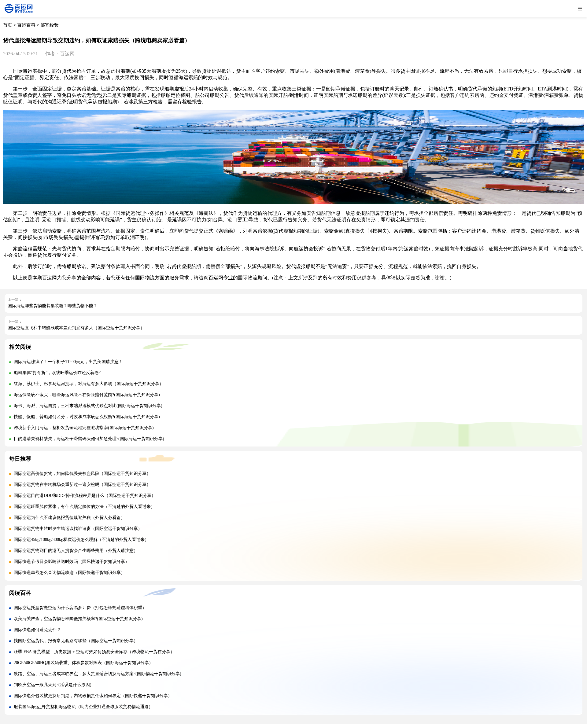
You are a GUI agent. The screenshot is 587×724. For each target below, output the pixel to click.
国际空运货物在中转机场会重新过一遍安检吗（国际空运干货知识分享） (82, 484)
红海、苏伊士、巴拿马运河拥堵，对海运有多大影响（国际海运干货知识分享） (89, 383)
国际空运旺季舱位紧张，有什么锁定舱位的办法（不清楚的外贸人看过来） (84, 506)
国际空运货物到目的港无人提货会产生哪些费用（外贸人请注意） (76, 550)
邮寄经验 (49, 25)
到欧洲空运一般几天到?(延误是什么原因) (52, 684)
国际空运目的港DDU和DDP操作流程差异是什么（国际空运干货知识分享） (85, 495)
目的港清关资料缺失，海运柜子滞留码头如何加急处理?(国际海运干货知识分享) (89, 438)
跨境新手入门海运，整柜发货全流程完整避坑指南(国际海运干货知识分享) (84, 427)
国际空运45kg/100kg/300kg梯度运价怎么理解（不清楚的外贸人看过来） (81, 539)
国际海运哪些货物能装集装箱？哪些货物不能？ (53, 305)
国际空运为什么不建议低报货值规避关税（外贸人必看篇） (69, 517)
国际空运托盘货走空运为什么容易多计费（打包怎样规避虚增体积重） (80, 607)
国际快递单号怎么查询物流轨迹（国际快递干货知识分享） (69, 572)
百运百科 (26, 25)
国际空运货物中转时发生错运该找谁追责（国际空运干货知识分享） (78, 528)
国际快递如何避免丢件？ (37, 629)
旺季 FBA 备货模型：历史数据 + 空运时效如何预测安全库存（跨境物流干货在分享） (94, 651)
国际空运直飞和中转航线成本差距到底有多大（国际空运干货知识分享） (76, 327)
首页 (7, 25)
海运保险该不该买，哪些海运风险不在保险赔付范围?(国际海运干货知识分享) (87, 394)
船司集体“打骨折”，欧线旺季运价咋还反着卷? (57, 372)
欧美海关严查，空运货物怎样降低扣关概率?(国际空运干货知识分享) (78, 618)
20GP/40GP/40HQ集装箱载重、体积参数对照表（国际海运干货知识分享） (83, 662)
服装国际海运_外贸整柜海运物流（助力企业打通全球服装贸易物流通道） (83, 706)
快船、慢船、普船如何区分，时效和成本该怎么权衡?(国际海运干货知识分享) (87, 416)
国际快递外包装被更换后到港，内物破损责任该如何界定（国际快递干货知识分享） (93, 695)
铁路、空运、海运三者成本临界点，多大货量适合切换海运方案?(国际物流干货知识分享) (97, 673)
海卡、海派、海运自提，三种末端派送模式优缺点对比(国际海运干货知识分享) (88, 405)
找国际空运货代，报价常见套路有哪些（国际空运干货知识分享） (76, 640)
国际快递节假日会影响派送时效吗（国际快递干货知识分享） (71, 561)
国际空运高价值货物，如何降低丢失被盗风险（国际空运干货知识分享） (82, 473)
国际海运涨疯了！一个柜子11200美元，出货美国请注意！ (68, 361)
